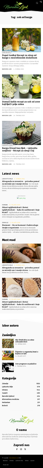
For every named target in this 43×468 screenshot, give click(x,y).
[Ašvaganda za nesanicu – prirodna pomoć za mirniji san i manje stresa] (21, 253)
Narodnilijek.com (13, 458)
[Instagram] (21, 449)
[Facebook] (17, 449)
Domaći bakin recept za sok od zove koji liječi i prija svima (21, 103)
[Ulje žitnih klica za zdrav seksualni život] (8, 343)
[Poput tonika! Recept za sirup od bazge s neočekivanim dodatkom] (21, 40)
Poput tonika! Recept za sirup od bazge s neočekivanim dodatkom (19, 56)
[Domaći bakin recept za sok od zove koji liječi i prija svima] (21, 86)
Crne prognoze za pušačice (25, 364)
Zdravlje (5, 222)
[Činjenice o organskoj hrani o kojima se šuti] (8, 355)
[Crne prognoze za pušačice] (8, 367)
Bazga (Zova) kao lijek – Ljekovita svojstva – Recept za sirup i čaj (19, 149)
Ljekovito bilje (7, 145)
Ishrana (5, 204)
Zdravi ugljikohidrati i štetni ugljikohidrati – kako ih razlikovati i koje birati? (21, 209)
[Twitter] (25, 449)
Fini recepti (6, 52)
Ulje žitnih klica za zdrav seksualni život (24, 341)
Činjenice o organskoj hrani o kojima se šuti (26, 353)
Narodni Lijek (7, 69)
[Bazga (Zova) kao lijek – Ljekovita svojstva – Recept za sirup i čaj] (21, 133)
